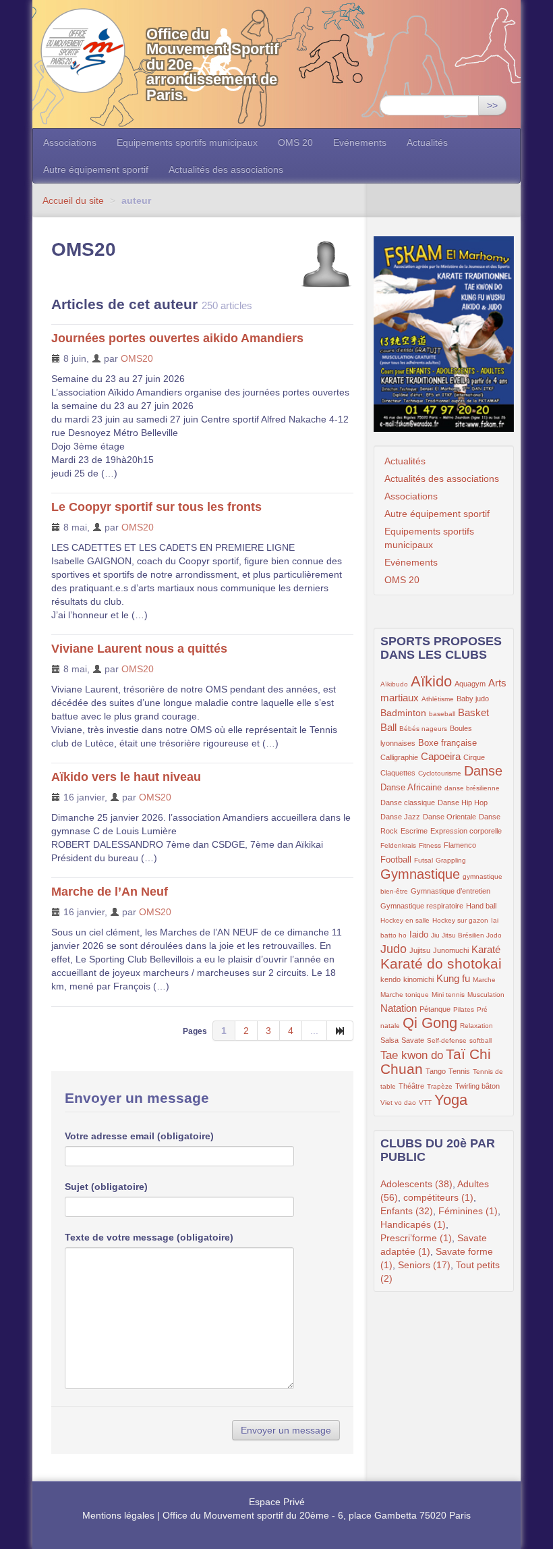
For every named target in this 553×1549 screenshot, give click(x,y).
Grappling (451, 860)
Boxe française (447, 743)
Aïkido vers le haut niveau (126, 777)
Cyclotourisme (439, 773)
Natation (398, 1008)
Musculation (485, 994)
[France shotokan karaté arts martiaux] (444, 334)
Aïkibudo (394, 684)
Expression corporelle (466, 831)
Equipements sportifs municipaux (187, 142)
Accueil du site (73, 200)
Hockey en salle (405, 920)
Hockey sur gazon (460, 920)
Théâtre (411, 1086)
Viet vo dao (398, 1102)
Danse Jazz (400, 817)
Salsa (389, 1040)
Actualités (427, 142)
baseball (442, 713)
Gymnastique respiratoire (421, 906)
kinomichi (418, 979)
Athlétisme (437, 699)
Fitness (430, 845)
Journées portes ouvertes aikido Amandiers (177, 338)
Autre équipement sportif (95, 169)
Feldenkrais (398, 845)
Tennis (459, 1071)
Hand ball (481, 906)
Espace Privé (277, 1501)
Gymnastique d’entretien (450, 891)
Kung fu (453, 978)
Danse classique (407, 802)
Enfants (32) (406, 1210)
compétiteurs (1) (438, 1197)
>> (492, 105)
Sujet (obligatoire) (106, 1186)
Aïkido (431, 681)
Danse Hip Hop (463, 802)
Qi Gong (430, 1022)
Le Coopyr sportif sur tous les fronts (156, 507)
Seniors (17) (424, 1264)
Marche (484, 979)
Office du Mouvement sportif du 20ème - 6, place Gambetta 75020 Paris (317, 1515)
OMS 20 (295, 142)
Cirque (474, 757)
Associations (69, 142)
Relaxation (476, 1025)
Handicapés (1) (413, 1224)
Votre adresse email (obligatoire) (139, 1136)
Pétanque (434, 1009)
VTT (425, 1102)
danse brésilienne (472, 788)
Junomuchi (451, 950)
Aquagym (470, 684)
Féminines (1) (468, 1210)
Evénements (359, 142)
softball (480, 1040)
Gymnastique (420, 874)
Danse (483, 770)
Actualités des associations (226, 169)
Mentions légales (118, 1515)
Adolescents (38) (416, 1183)
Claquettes (397, 773)
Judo (393, 949)
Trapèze (440, 1086)
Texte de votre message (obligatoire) (149, 1237)
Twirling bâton (477, 1086)
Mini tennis (448, 994)
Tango (436, 1071)
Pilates (463, 1009)
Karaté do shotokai (441, 963)
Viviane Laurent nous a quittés (139, 648)
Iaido (418, 935)
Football (395, 860)
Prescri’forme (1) (416, 1237)
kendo (390, 979)
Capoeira (441, 756)
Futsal (423, 860)
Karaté (485, 949)
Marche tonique (404, 994)
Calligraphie (399, 757)
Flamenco (460, 845)
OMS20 (137, 358)
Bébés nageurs (423, 728)
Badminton (403, 712)
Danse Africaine (411, 787)
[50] (340, 1031)
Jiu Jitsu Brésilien (458, 935)
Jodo (494, 935)
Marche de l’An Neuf (109, 891)
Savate (412, 1040)
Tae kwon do (411, 1055)
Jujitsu (419, 950)
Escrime (414, 831)
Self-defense (447, 1040)
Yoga (450, 1099)
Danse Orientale (449, 817)
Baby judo (473, 699)
